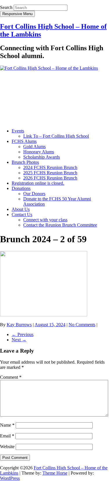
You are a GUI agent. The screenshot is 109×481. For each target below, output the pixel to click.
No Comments (82, 324)
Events (18, 130)
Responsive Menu (17, 14)
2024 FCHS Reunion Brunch (50, 167)
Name (7, 425)
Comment (11, 377)
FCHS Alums (24, 141)
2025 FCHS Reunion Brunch (50, 172)
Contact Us (22, 214)
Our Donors (34, 193)
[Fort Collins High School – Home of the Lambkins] (49, 68)
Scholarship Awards (41, 157)
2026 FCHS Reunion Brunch (50, 177)
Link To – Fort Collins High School (56, 136)
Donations (21, 188)
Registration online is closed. (38, 183)
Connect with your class (45, 219)
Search (6, 7)
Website (7, 446)
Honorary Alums (38, 151)
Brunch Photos (25, 162)
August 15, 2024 (50, 324)
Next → (19, 339)
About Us (21, 209)
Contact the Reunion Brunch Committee (60, 224)
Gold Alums (34, 146)
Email (7, 435)
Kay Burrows (19, 324)
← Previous (22, 334)
